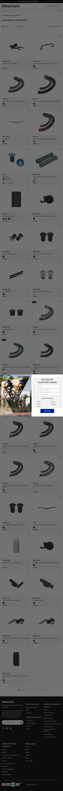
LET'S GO (47, 411)
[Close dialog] (61, 376)
